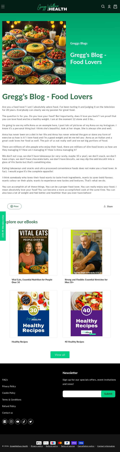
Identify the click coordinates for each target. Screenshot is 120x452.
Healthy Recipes (20, 341)
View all (60, 354)
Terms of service (68, 446)
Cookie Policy (8, 393)
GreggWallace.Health (19, 446)
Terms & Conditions (11, 399)
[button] (103, 6)
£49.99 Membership (2, 226)
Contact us (7, 413)
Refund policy (52, 446)
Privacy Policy (9, 386)
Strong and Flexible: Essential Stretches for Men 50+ (86, 281)
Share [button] (110, 206)
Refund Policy (9, 406)
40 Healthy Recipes (74, 341)
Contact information (106, 446)
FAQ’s (5, 379)
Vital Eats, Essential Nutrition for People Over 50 (32, 281)
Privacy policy (37, 446)
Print (16, 206)
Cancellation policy (86, 446)
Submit (108, 393)
